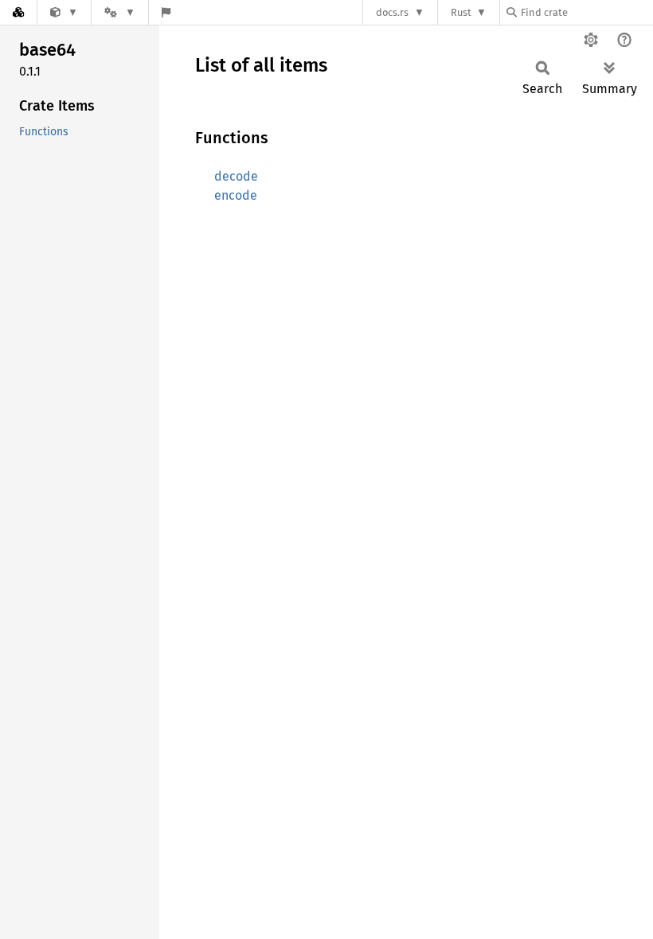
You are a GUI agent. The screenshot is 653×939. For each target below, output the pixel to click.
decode (236, 176)
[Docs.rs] (18, 12)
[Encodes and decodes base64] (64, 12)
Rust (461, 12)
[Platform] (119, 12)
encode (235, 195)
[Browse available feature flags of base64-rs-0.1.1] (166, 12)
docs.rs (392, 12)
